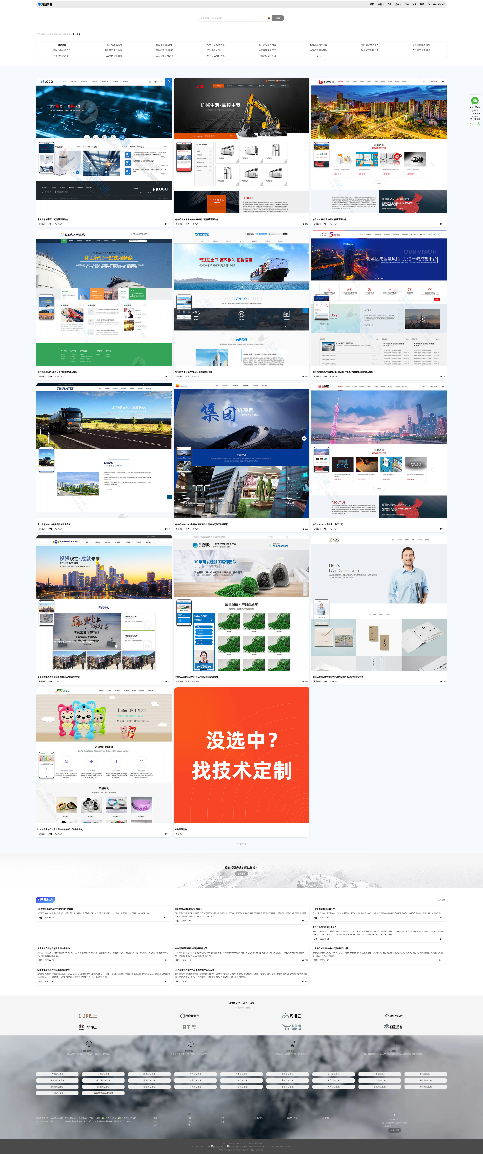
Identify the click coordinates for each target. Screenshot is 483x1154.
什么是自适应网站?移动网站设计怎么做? (331, 948)
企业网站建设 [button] (258, 1118)
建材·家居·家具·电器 (267, 45)
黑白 (187, 224)
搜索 (278, 18)
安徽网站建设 (195, 1087)
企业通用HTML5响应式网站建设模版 (53, 524)
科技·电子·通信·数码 (164, 45)
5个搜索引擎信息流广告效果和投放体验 (55, 909)
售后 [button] (189, 1125)
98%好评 (392, 1051)
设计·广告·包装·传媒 (216, 45)
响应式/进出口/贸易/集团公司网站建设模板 (194, 372)
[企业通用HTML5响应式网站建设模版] (104, 450)
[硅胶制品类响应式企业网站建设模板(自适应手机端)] (104, 755)
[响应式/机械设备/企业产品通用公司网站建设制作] (241, 145)
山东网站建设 (287, 1074)
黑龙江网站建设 (57, 1080)
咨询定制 (241, 874)
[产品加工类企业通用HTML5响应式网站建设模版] (241, 603)
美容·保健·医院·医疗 (267, 50)
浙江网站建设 (103, 1074)
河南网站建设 (57, 1087)
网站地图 (280, 1147)
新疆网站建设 (426, 1087)
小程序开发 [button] (325, 1118)
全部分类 (62, 45)
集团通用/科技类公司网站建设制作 (52, 219)
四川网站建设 (241, 1080)
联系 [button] (422, 4)
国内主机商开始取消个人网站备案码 (53, 948)
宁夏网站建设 (149, 1080)
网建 (40, 918)
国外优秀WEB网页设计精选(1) (188, 909)
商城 (318, 56)
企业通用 (76, 34)
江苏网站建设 (195, 1074)
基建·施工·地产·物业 (318, 45)
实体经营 (87, 1051)
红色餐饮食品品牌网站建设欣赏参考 (53, 970)
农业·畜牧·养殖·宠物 (164, 56)
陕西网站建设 (103, 1087)
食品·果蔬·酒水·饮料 (421, 45)
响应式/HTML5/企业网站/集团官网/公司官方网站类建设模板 (201, 524)
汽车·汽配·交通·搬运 (421, 50)
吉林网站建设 (426, 1074)
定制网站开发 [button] (292, 1118)
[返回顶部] (478, 123)
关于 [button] (414, 4)
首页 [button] (372, 4)
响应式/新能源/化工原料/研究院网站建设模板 (57, 372)
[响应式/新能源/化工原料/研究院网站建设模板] (104, 298)
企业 (49, 34)
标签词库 (271, 1147)
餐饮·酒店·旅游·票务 (369, 45)
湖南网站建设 (334, 1080)
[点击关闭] (478, 94)
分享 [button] (397, 4)
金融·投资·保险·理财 (318, 50)
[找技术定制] (241, 755)
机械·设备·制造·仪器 (62, 56)
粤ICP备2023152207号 (201, 1147)
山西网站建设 (149, 1087)
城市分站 (263, 1147)
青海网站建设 (334, 1087)
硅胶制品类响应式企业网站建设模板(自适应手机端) (60, 829)
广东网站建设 (57, 1074)
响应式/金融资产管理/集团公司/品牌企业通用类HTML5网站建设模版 (343, 372)
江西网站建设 (380, 1080)
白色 (325, 224)
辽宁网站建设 (380, 1074)
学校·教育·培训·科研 (164, 50)
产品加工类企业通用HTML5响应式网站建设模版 (196, 677)
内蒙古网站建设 (103, 1080)
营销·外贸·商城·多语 (61, 34)
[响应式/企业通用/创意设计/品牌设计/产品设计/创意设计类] (379, 603)
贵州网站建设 (287, 1080)
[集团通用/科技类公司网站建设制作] (104, 145)
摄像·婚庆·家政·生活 (113, 50)
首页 (43, 34)
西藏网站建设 (380, 1087)
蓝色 (50, 224)
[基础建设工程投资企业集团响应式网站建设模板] (104, 603)
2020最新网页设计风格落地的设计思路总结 (194, 970)
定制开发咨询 (181, 829)
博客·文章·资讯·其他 (216, 56)
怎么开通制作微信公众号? (324, 927)
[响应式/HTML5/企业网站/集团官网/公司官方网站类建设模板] (241, 450)
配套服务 (290, 1051)
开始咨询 (179, 834)
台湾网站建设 (57, 1093)
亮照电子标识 (252, 1147)
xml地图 (288, 1147)
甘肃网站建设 (195, 1080)
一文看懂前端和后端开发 (324, 909)
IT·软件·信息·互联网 (113, 45)
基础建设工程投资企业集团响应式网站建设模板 (58, 677)
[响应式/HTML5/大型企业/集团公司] (379, 450)
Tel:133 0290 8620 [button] (436, 4)
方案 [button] (389, 4)
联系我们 (395, 1130)
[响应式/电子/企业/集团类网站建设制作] (379, 145)
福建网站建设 (149, 1074)
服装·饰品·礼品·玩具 (62, 50)
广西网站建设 (241, 1087)
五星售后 (189, 1051)
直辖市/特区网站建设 (103, 1093)
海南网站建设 (241, 1074)
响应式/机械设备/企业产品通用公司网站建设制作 (196, 219)
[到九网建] (45, 4)
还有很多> (442, 900)
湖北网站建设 (426, 1080)
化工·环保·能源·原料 (113, 56)
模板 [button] (155, 1125)
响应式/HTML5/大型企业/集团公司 (328, 524)
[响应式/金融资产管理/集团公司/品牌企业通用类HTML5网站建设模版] (379, 298)
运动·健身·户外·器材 (216, 50)
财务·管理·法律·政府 (369, 50)
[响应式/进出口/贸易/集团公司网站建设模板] (241, 298)
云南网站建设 (287, 1087)
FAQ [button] (407, 4)
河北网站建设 (334, 1074)
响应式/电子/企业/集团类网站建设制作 (329, 219)
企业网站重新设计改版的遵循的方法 (191, 948)
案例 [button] (380, 4)
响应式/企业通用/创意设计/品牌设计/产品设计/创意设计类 (338, 677)
